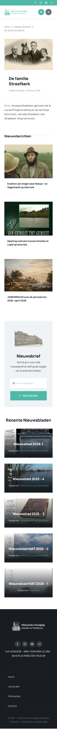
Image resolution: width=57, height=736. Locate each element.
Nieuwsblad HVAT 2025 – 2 (28, 549)
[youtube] (46, 3)
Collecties (24, 450)
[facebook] (35, 3)
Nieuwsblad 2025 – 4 (28, 479)
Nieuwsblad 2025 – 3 (28, 514)
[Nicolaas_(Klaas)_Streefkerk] (28, 40)
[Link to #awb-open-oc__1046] (41, 12)
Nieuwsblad (43, 450)
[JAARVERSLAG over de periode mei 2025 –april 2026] (28, 261)
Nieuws (33, 450)
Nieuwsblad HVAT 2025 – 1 (28, 583)
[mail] (51, 3)
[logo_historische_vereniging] (15, 9)
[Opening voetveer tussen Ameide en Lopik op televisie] (28, 203)
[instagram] (41, 3)
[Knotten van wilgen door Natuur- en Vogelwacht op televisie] (28, 146)
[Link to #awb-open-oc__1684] (48, 12)
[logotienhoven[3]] (28, 622)
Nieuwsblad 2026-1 (28, 444)
